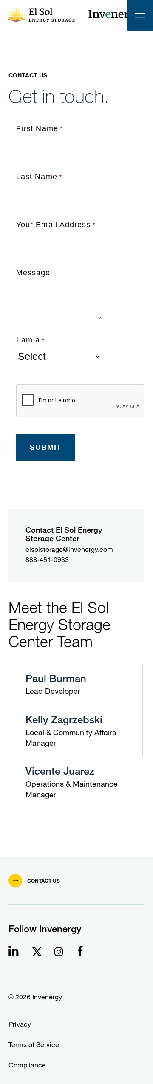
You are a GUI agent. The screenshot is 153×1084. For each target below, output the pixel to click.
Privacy (19, 1024)
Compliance (27, 1065)
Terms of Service (33, 1044)
